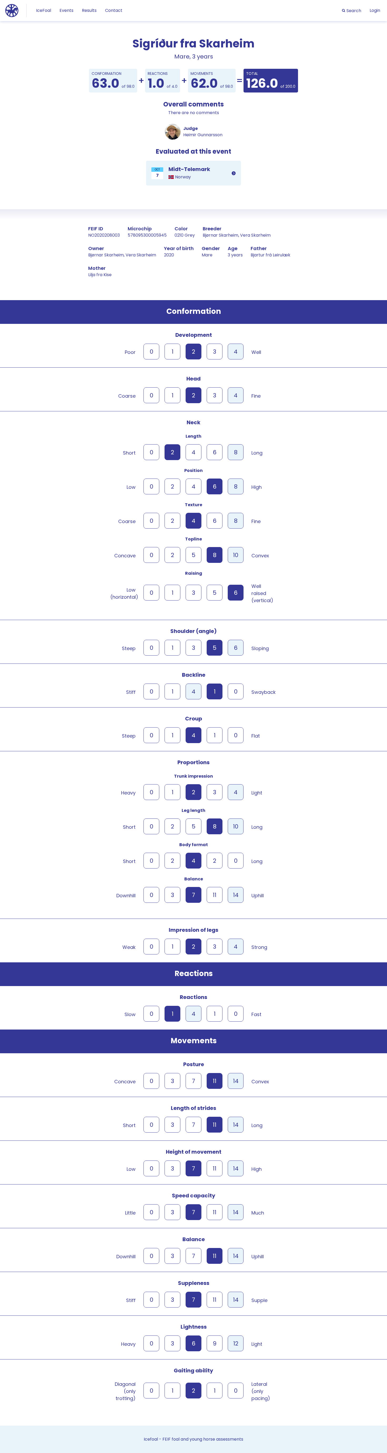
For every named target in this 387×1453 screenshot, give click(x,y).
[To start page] (11, 10)
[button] (351, 10)
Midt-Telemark (193, 173)
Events (66, 10)
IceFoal (43, 10)
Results (89, 10)
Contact (113, 10)
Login (375, 10)
